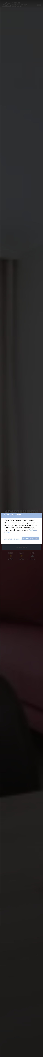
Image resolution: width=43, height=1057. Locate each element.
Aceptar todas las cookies (30, 538)
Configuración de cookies (12, 539)
